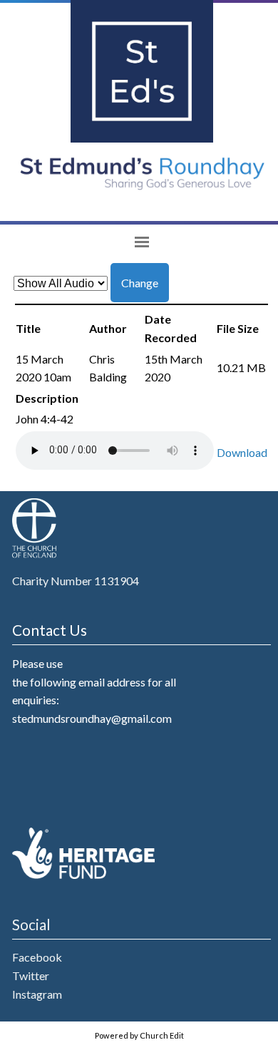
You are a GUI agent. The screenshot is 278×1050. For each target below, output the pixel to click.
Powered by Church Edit (139, 1035)
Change (139, 282)
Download (242, 452)
